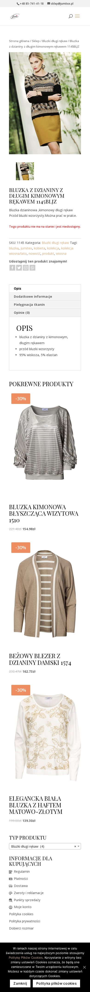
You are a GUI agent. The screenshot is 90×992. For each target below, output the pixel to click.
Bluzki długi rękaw (54, 41)
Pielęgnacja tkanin (29, 304)
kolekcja (53, 248)
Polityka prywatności (24, 921)
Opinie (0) (22, 312)
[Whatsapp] (32, 268)
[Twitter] (19, 268)
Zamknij (20, 983)
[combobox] (45, 846)
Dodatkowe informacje (33, 296)
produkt (48, 253)
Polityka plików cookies (56, 983)
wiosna (61, 253)
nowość (34, 253)
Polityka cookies (21, 914)
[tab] (45, 289)
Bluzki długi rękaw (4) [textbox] (43, 846)
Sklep (36, 41)
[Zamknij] (84, 967)
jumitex (26, 248)
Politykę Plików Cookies (26, 957)
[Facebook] (12, 268)
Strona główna (19, 41)
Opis (17, 288)
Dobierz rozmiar (21, 928)
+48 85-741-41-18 (32, 4)
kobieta (39, 248)
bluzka (14, 248)
